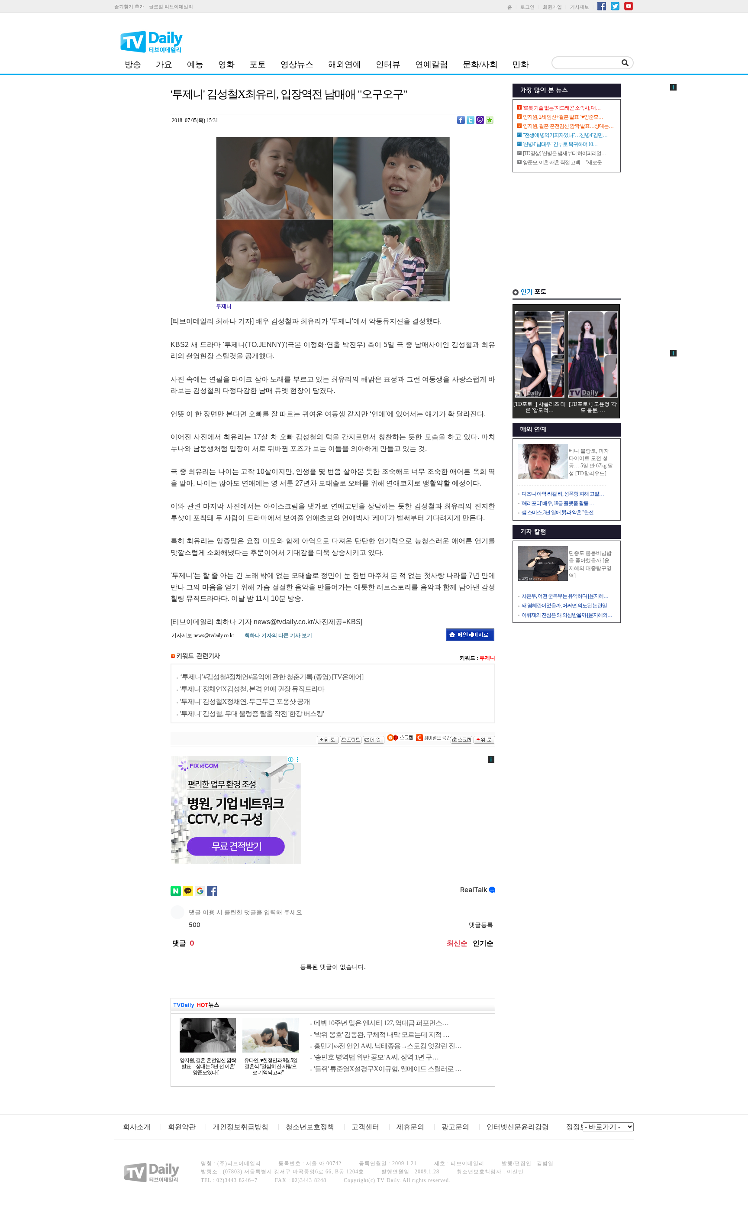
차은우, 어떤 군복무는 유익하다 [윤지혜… (565, 596)
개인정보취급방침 (240, 1127)
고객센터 (365, 1127)
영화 (226, 64)
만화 (521, 64)
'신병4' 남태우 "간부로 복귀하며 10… (560, 144)
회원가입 (552, 7)
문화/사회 (480, 64)
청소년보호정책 (310, 1127)
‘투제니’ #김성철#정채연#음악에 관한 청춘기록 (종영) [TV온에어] (271, 676)
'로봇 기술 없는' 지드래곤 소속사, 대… (561, 108)
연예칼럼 (431, 64)
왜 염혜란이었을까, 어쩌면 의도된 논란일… (567, 606)
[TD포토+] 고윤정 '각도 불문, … (593, 407)
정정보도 (580, 1127)
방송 (133, 64)
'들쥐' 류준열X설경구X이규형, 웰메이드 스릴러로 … (387, 1068)
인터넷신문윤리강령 (518, 1127)
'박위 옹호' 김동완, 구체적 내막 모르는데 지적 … (381, 1034)
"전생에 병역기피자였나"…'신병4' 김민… (565, 135)
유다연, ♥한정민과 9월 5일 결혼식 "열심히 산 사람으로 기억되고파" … (270, 1066)
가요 (164, 64)
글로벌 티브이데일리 (171, 6)
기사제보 (579, 7)
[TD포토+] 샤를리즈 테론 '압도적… (539, 407)
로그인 (527, 7)
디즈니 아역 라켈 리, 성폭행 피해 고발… (563, 494)
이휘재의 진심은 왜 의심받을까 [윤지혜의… (567, 615)
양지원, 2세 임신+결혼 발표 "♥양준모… (563, 117)
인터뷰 (388, 64)
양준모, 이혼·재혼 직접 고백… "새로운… (564, 162)
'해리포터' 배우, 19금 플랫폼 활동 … (558, 503)
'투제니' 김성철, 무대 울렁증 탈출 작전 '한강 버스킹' (252, 713)
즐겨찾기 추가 (129, 6)
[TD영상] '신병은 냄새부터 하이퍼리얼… (564, 153)
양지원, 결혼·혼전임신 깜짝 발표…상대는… (568, 126)
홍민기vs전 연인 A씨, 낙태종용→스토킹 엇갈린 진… (387, 1046)
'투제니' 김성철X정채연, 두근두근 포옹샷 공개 (245, 701)
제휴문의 (410, 1127)
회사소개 (137, 1127)
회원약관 (182, 1127)
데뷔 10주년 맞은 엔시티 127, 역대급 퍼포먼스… (381, 1023)
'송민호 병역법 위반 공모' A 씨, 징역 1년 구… (376, 1057)
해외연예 (344, 64)
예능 (195, 64)
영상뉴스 (296, 64)
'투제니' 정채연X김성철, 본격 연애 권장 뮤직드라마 (252, 689)
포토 (257, 64)
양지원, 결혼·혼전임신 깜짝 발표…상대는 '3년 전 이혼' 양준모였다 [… (208, 1066)
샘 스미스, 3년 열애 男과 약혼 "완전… (560, 512)
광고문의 (455, 1127)
